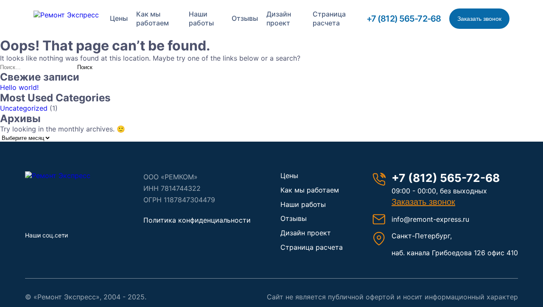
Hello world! (19, 87)
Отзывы (245, 18)
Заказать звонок (479, 18)
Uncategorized (24, 108)
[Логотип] (69, 175)
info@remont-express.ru (430, 219)
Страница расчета (329, 19)
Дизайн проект (278, 19)
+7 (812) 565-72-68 (404, 19)
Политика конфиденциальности (197, 220)
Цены (119, 18)
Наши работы (201, 19)
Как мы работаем (152, 19)
